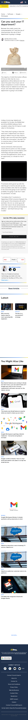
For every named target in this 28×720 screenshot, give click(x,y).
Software (10, 14)
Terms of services (20, 242)
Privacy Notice (22, 243)
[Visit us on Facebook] (5, 668)
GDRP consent (14, 699)
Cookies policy (14, 693)
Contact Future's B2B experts (14, 705)
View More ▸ (14, 635)
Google (18, 14)
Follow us (16, 72)
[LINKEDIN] (14, 269)
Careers (14, 702)
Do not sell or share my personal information (14, 708)
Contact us (14, 681)
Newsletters (14, 696)
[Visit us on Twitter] (10, 668)
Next (22, 259)
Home (3, 14)
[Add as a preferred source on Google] (6, 658)
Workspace (4, 16)
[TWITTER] (10, 269)
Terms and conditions (14, 684)
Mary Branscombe (11, 39)
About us (14, 678)
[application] (14, 170)
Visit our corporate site (20, 653)
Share (5, 72)
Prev (5, 259)
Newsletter (24, 72)
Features (22, 40)
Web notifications (14, 690)
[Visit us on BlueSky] (19, 668)
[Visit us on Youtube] (14, 668)
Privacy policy (14, 687)
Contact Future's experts (14, 675)
